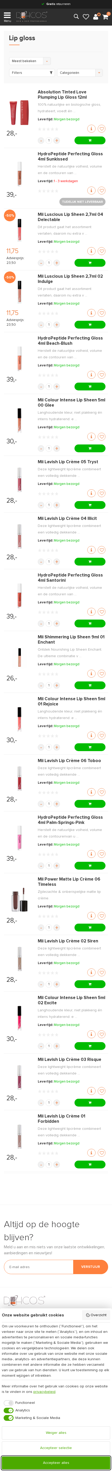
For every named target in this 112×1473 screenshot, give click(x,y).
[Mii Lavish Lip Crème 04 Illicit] (20, 536)
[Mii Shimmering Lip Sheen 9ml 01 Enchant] (20, 657)
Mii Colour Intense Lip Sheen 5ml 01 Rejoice (71, 701)
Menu (7, 21)
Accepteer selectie (56, 1448)
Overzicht (99, 1315)
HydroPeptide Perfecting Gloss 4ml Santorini (70, 578)
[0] (105, 17)
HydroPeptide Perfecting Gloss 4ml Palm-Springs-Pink (70, 820)
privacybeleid (44, 1392)
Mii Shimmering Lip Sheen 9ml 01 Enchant (71, 640)
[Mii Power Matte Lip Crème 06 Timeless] (20, 899)
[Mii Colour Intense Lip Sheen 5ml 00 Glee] (20, 420)
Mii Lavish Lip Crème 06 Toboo (69, 761)
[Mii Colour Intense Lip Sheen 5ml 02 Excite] (20, 1018)
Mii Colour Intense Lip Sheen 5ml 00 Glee (71, 403)
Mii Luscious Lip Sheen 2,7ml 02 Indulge (70, 279)
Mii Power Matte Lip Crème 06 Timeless (69, 882)
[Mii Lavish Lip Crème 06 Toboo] (20, 778)
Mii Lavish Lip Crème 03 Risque (69, 1060)
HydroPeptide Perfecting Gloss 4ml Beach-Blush (70, 341)
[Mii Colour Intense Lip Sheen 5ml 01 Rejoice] (20, 719)
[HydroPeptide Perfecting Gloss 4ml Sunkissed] (20, 174)
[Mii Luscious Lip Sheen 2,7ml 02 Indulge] (20, 292)
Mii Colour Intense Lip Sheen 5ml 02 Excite (71, 1000)
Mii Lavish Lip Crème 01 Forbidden (61, 1119)
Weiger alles (56, 1433)
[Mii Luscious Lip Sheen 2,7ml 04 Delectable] (20, 230)
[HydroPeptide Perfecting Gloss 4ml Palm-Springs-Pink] (20, 838)
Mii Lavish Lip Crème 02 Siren (68, 941)
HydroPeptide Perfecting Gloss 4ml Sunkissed (70, 157)
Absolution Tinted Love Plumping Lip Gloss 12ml (62, 95)
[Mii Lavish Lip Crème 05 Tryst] (20, 480)
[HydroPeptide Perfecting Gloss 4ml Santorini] (20, 595)
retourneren (58, 4)
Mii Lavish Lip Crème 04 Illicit (67, 518)
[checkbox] (18, 1403)
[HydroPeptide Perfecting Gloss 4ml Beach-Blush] (20, 358)
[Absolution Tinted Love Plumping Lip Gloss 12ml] (20, 112)
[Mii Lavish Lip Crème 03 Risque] (20, 1077)
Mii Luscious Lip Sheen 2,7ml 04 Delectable (70, 217)
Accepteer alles (56, 1463)
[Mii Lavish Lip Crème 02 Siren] (20, 959)
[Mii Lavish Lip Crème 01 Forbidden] (20, 1136)
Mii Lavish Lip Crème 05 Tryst (68, 462)
